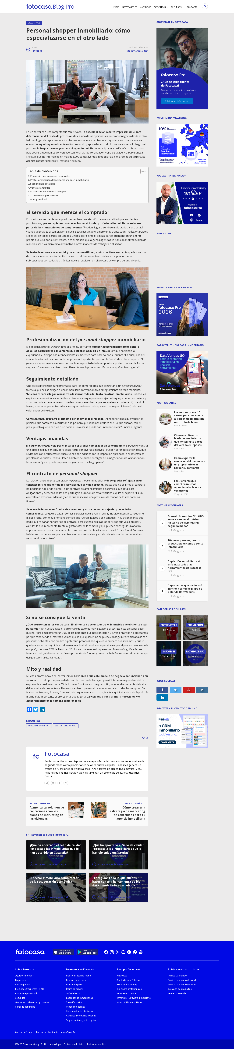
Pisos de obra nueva (76, 980)
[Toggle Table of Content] (141, 171)
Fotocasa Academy (127, 984)
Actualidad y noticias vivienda (81, 1015)
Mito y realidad (38, 199)
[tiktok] (135, 952)
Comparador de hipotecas (79, 1011)
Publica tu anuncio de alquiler (183, 980)
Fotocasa (37, 50)
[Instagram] (66, 783)
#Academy (145, 7)
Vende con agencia (75, 1006)
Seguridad (20, 997)
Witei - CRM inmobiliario (129, 1002)
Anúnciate (122, 975)
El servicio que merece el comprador (50, 176)
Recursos (176, 7)
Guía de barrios (74, 993)
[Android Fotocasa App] (87, 952)
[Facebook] (59, 783)
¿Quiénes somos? (24, 975)
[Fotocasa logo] (30, 952)
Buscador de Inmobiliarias (79, 997)
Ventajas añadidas (40, 187)
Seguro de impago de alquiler (81, 1020)
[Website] (46, 783)
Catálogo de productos (180, 988)
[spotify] (140, 952)
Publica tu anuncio (177, 975)
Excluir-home (34, 23)
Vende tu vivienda (177, 993)
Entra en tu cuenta (126, 993)
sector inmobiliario (66, 725)
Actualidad (160, 7)
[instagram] (112, 952)
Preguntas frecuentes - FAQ (29, 988)
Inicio (116, 7)
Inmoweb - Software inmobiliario (134, 997)
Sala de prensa (22, 984)
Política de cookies (96, 1044)
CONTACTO (192, 7)
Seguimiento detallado (42, 183)
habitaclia (53, 1032)
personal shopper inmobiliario (40, 725)
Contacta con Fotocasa (129, 980)
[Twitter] (53, 783)
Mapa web (20, 980)
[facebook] (106, 952)
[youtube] (123, 952)
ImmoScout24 (68, 1032)
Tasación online (74, 1002)
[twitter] (118, 952)
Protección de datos (74, 1044)
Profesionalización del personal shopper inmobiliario (60, 179)
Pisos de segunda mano (78, 975)
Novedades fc (129, 7)
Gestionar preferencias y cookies (32, 1002)
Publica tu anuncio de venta (182, 984)
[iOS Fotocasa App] (63, 952)
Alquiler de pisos (74, 984)
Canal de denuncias (25, 1006)
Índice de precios (74, 988)
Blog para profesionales (129, 988)
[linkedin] (129, 952)
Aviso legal (55, 1044)
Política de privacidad (26, 993)
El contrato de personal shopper (48, 191)
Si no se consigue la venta (44, 195)
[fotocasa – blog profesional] (50, 6)
